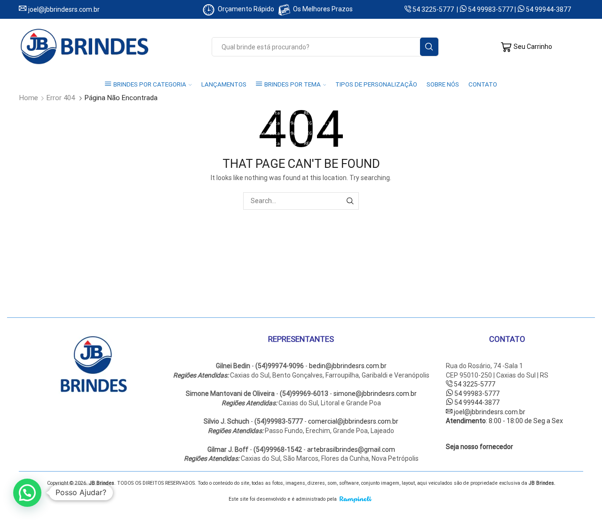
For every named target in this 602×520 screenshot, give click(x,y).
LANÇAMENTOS (223, 84)
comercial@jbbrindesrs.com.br (353, 421)
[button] (27, 493)
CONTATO (482, 84)
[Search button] (429, 47)
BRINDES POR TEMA (292, 84)
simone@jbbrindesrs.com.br (375, 393)
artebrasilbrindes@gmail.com (351, 449)
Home (28, 98)
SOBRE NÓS (443, 84)
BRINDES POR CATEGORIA (149, 84)
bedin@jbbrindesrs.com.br (348, 366)
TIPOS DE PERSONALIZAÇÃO (376, 84)
